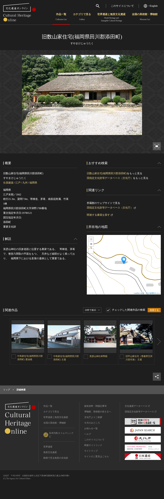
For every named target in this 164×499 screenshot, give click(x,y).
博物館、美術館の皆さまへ (97, 411)
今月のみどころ (92, 423)
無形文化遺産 (50, 452)
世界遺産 (47, 447)
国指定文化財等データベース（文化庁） (110, 178)
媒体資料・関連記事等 (95, 406)
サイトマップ (91, 451)
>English (153, 5)
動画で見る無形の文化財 (55, 458)
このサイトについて (122, 5)
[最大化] (91, 251)
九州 (25, 182)
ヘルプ (87, 434)
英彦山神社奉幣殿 (98, 356)
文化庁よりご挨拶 (93, 417)
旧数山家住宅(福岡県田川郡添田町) (107, 173)
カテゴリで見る (82, 16)
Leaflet (136, 293)
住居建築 (8, 182)
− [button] (91, 244)
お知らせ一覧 (91, 428)
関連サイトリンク (93, 445)
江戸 (17, 182)
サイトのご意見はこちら (96, 456)
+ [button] (91, 239)
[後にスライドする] (157, 342)
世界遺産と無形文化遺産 (111, 17)
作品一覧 (61, 16)
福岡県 (33, 182)
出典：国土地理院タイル (150, 293)
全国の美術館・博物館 (145, 16)
